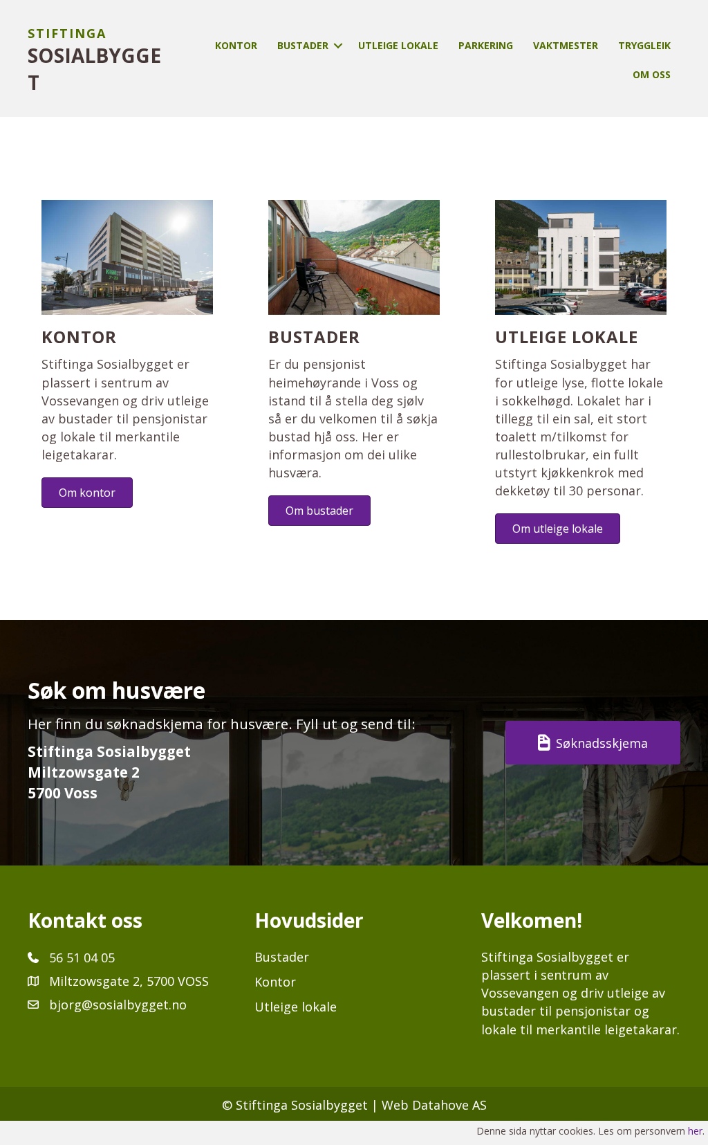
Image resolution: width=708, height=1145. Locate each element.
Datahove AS (449, 1105)
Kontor (236, 45)
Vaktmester (565, 45)
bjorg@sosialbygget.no (118, 1004)
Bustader (302, 45)
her (695, 1130)
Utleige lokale (398, 45)
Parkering (485, 45)
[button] (338, 45)
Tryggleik (644, 45)
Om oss (652, 74)
